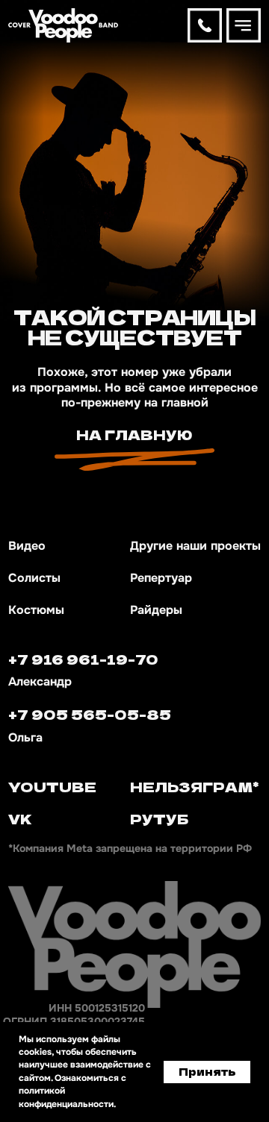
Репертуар (161, 578)
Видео (27, 546)
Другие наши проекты (195, 546)
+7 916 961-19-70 (83, 658)
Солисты (34, 578)
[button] (243, 25)
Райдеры (156, 610)
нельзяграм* (194, 786)
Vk (20, 818)
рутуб (159, 818)
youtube (52, 786)
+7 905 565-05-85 (89, 714)
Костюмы (36, 610)
